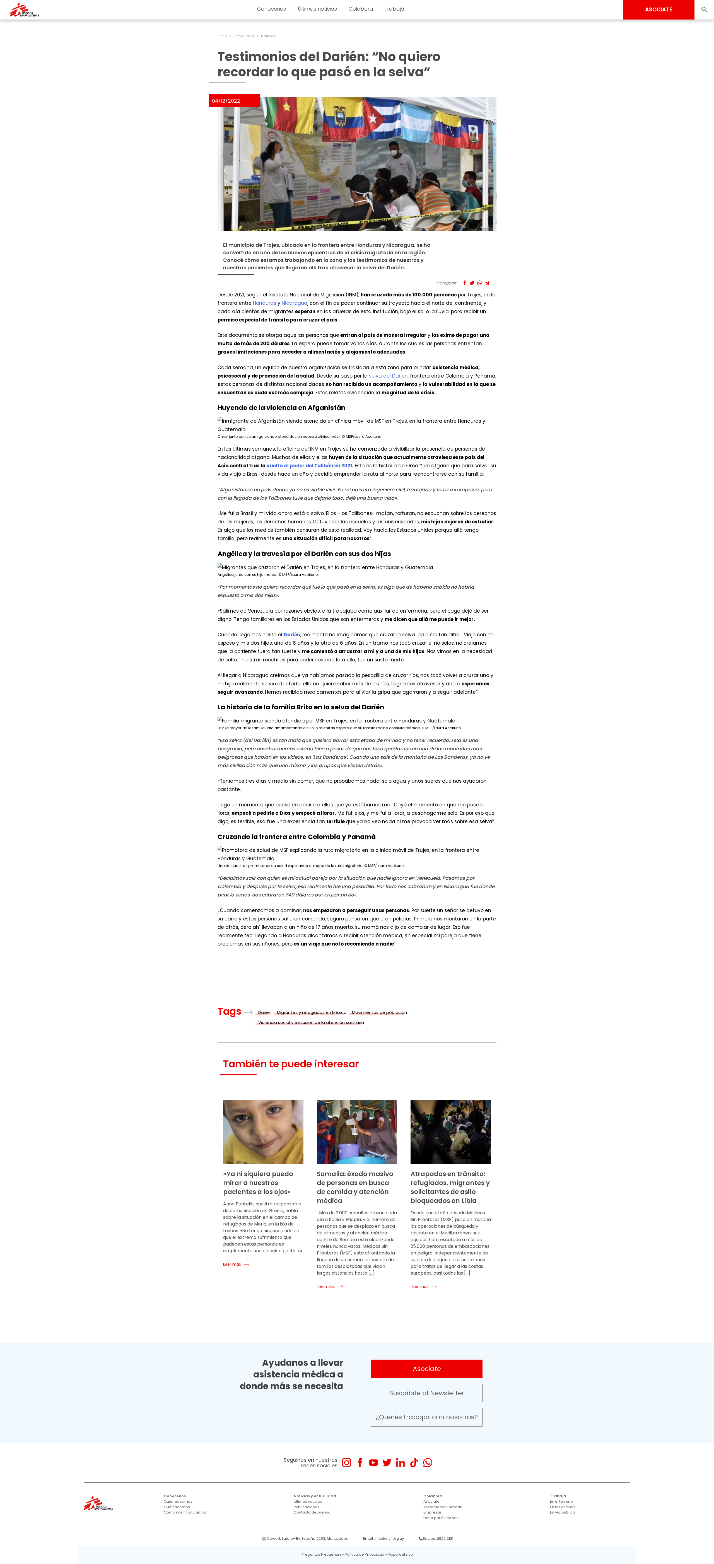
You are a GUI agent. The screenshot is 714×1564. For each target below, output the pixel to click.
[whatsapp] (427, 1462)
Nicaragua (294, 303)
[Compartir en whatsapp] (479, 283)
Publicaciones (306, 1507)
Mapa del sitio (400, 1554)
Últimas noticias (308, 1501)
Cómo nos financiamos (185, 1512)
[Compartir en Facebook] (464, 283)
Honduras (264, 303)
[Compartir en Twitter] (472, 283)
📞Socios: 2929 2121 (435, 1538)
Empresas (432, 1512)
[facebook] (360, 1462)
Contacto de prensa (312, 1512)
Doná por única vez (441, 1518)
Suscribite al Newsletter (426, 1393)
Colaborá (432, 1496)
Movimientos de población (379, 1012)
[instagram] (346, 1462)
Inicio (222, 36)
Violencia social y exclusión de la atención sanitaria (311, 1022)
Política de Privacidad (364, 1554)
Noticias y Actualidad (315, 1496)
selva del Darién (388, 376)
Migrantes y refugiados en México (311, 1012)
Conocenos (175, 1496)
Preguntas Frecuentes (321, 1554)
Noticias (268, 36)
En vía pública (562, 1512)
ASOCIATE (658, 9)
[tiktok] (414, 1462)
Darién (264, 1012)
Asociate (427, 1368)
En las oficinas (562, 1507)
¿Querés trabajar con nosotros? (427, 1417)
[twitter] (387, 1462)
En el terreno (561, 1501)
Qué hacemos (177, 1507)
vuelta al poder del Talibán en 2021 (309, 465)
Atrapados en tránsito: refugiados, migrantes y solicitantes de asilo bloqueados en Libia (450, 1187)
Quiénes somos (178, 1501)
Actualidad (244, 36)
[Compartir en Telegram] (487, 283)
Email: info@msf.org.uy (383, 1538)
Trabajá (558, 1496)
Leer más (232, 1264)
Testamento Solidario (442, 1507)
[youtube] (373, 1462)
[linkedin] (400, 1462)
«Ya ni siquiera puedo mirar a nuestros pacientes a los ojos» (258, 1182)
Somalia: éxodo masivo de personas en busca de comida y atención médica (355, 1187)
